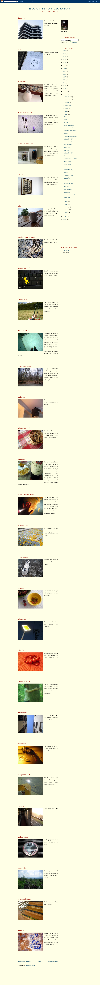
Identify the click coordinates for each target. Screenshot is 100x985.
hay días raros (23, 330)
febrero (67, 210)
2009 (64, 219)
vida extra (66, 250)
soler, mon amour (25, 365)
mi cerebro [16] (24, 428)
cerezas (21, 588)
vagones (21, 805)
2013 (64, 88)
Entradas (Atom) (30, 965)
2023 (64, 59)
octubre (67, 102)
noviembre (68, 100)
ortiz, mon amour (25, 112)
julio (66, 111)
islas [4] (21, 650)
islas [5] (21, 206)
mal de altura (23, 837)
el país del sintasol (25, 899)
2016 (64, 80)
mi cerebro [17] (24, 268)
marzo (66, 207)
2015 (64, 83)
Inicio (39, 961)
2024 (64, 57)
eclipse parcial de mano (27, 494)
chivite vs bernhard (25, 143)
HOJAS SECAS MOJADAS (50, 8)
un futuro (21, 397)
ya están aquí (23, 525)
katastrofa (22, 868)
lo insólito (22, 81)
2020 (64, 68)
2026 (64, 51)
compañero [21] (24, 299)
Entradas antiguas (53, 961)
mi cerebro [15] (24, 619)
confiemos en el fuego (26, 237)
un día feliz (22, 712)
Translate (74, 42)
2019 (64, 71)
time (19, 49)
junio (66, 114)
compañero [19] (24, 774)
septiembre (68, 105)
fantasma (21, 18)
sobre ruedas (23, 556)
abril (66, 204)
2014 (64, 85)
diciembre (67, 97)
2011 (64, 94)
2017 (64, 77)
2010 (64, 216)
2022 (64, 62)
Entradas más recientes (24, 961)
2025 (64, 54)
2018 (64, 74)
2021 (64, 65)
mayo (66, 201)
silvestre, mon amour (26, 174)
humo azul (22, 930)
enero (66, 213)
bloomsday (22, 459)
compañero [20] (24, 681)
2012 (64, 91)
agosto (67, 108)
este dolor (22, 743)
